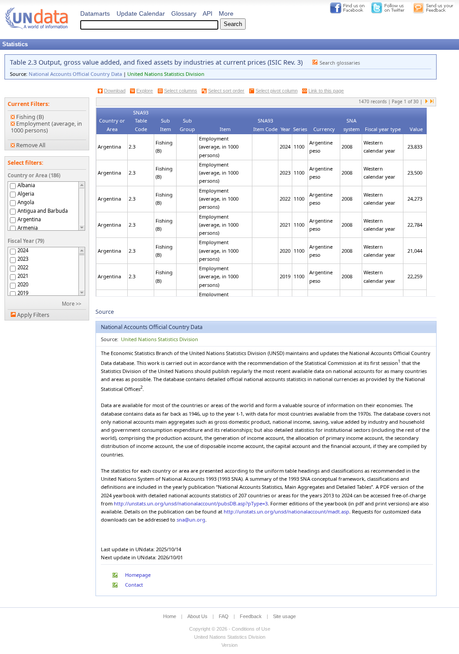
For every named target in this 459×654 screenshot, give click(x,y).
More (226, 13)
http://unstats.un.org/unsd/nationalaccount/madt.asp (286, 511)
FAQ (224, 616)
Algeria (25, 193)
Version (229, 645)
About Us (197, 616)
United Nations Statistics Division (165, 73)
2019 (22, 293)
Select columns (180, 90)
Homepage (138, 574)
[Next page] (427, 102)
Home (169, 616)
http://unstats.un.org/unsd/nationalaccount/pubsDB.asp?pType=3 (191, 503)
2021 (22, 276)
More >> (71, 303)
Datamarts (95, 13)
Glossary (183, 13)
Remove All (30, 145)
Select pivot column (276, 90)
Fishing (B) (29, 117)
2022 (22, 267)
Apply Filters (33, 315)
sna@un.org (191, 519)
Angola (25, 202)
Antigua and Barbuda (42, 210)
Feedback (251, 616)
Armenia (27, 227)
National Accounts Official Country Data (75, 73)
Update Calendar (141, 13)
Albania (26, 185)
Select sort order (226, 90)
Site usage (284, 616)
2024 (22, 250)
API (207, 13)
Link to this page (326, 90)
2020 (22, 284)
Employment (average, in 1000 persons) (46, 127)
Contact (134, 584)
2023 (22, 259)
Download (115, 90)
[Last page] (431, 102)
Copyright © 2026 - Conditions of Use (229, 629)
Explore (144, 90)
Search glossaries (340, 62)
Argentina (29, 219)
